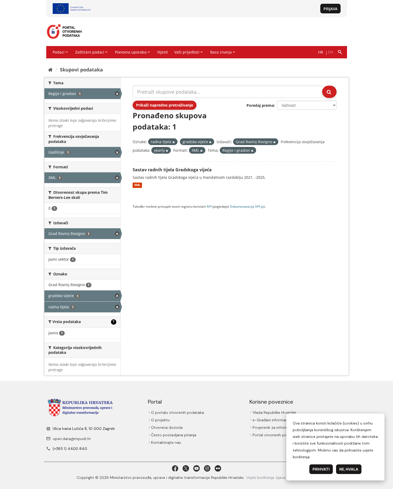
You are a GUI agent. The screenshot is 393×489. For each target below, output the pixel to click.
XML (137, 185)
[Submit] (329, 92)
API (209, 206)
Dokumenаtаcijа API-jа (247, 206)
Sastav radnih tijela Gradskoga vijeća (172, 170)
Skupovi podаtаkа (81, 69)
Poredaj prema (260, 105)
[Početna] (50, 69)
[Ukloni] (173, 142)
